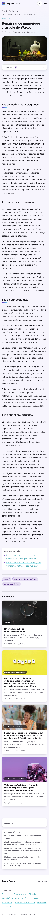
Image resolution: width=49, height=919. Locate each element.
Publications (13, 11)
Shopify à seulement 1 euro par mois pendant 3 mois (22, 837)
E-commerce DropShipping (14, 894)
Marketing (41, 902)
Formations (7, 902)
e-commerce (8, 906)
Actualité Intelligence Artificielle (25, 579)
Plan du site (42, 882)
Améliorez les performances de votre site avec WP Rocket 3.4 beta (23, 864)
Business (37, 898)
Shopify (32, 894)
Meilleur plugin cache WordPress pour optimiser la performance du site (23, 858)
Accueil (4, 11)
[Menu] (45, 3)
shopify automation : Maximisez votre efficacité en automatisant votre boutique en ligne (23, 843)
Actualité (7, 19)
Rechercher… (9, 823)
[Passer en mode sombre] (39, 3)
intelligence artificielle (11, 584)
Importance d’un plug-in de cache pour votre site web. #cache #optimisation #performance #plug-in (22, 850)
